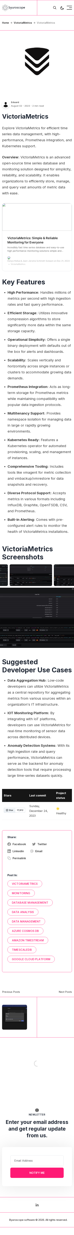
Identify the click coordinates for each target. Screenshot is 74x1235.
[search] (54, 7)
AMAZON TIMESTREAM (28, 940)
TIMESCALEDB (22, 949)
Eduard (15, 102)
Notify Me (37, 1172)
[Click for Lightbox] (31, 575)
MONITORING (21, 893)
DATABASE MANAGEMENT (30, 902)
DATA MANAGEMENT (26, 921)
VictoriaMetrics (23, 22)
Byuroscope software (22, 1219)
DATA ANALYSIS (23, 912)
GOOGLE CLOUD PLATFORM (31, 959)
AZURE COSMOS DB (25, 931)
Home (5, 22)
